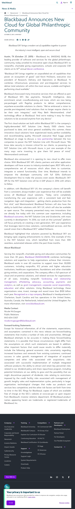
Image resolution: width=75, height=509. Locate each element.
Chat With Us (10, 477)
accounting (48, 282)
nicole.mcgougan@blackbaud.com (20, 320)
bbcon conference (35, 69)
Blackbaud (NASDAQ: (34, 257)
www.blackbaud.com (35, 303)
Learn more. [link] (31, 497)
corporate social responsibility (56, 285)
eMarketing (24, 282)
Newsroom (14, 13)
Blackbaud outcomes (14, 216)
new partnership (45, 139)
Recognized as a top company (28, 294)
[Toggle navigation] (71, 2)
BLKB (46, 257)
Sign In (65, 2)
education (9, 288)
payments (60, 282)
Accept (11, 503)
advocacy (36, 282)
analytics (8, 285)
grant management (32, 285)
